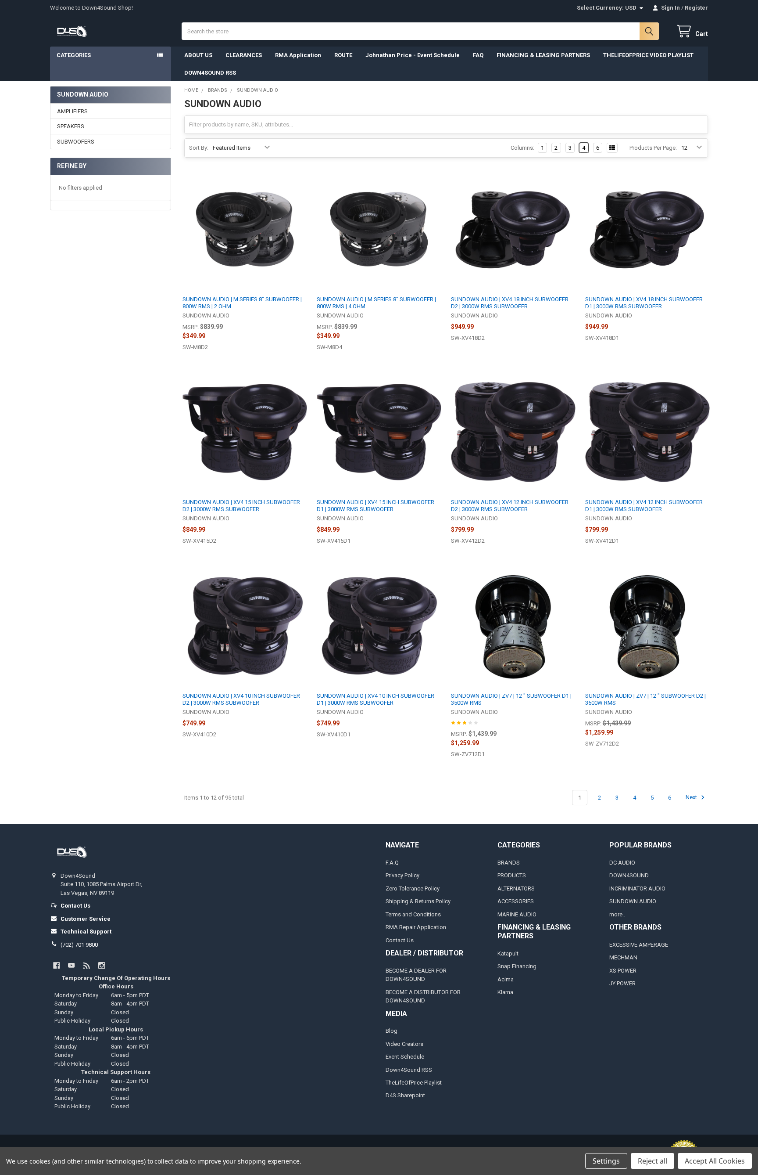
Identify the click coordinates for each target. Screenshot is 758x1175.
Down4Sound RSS (409, 1070)
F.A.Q (392, 862)
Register (696, 7)
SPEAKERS (70, 126)
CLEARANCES (243, 55)
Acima (505, 979)
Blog (391, 1030)
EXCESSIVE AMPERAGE (638, 944)
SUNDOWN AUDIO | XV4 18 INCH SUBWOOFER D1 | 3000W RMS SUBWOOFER (644, 303)
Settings (606, 1161)
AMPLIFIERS (72, 111)
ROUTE (343, 55)
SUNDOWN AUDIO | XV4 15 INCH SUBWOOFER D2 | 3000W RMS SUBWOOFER (241, 505)
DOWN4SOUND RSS (210, 72)
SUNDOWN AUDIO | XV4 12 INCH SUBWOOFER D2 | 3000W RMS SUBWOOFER (509, 505)
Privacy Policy (402, 875)
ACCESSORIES (515, 901)
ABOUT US (198, 55)
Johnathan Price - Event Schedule (412, 55)
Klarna (505, 992)
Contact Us (400, 940)
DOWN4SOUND (629, 875)
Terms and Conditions (413, 914)
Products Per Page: (653, 147)
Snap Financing (516, 966)
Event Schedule (405, 1056)
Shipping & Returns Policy (418, 901)
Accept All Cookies (715, 1161)
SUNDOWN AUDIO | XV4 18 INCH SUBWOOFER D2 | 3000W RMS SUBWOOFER (509, 303)
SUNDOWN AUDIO (632, 901)
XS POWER (622, 970)
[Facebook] (56, 965)
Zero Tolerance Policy (413, 888)
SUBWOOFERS (75, 141)
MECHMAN (623, 957)
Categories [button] (74, 55)
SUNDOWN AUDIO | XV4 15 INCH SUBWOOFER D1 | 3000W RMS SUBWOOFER (375, 505)
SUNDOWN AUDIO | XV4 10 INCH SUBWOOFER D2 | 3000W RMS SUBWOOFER (241, 699)
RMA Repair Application (416, 927)
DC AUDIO (622, 862)
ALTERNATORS (516, 888)
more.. (617, 914)
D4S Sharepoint (405, 1095)
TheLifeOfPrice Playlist (414, 1082)
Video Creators (404, 1044)
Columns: (522, 147)
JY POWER (622, 983)
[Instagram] (101, 965)
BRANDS (508, 862)
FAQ (478, 55)
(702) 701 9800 (79, 944)
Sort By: (198, 147)
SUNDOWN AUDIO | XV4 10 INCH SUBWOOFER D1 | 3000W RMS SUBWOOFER (375, 699)
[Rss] (86, 965)
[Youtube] (71, 965)
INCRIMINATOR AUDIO (637, 888)
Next (692, 797)
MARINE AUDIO (516, 914)
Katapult (507, 953)
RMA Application (298, 55)
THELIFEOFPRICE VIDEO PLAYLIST (648, 55)
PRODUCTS (511, 875)
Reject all (652, 1161)
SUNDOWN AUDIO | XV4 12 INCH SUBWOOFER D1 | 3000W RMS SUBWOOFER (644, 505)
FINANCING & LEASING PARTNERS (543, 55)
